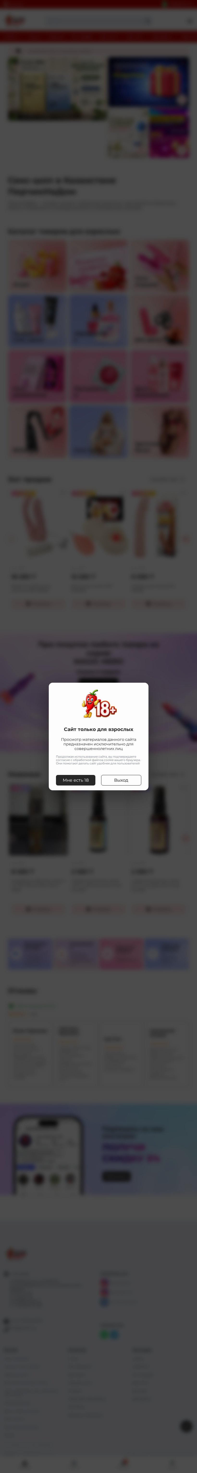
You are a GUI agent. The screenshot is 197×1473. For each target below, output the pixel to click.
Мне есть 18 (76, 780)
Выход (121, 780)
